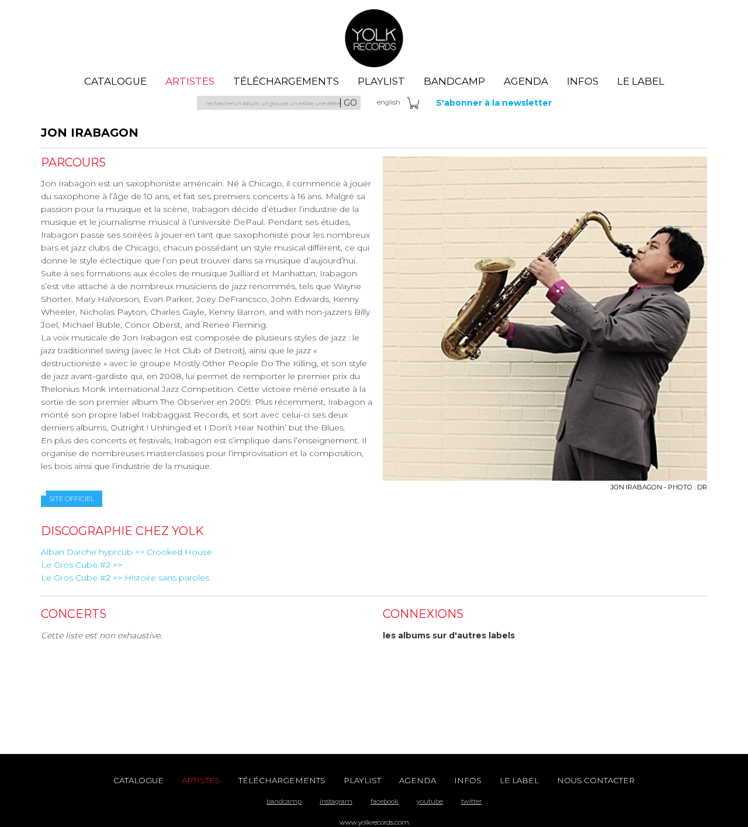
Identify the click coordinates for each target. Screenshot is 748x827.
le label (640, 81)
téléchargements (286, 81)
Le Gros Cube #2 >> (81, 565)
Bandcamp (454, 81)
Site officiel (71, 499)
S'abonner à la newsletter (494, 103)
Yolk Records (374, 38)
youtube (430, 801)
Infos (582, 81)
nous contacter (596, 780)
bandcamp (284, 801)
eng (388, 102)
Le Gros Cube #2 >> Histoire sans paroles (125, 577)
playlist (381, 81)
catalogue (115, 81)
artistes (189, 81)
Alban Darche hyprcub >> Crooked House (126, 552)
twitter (471, 801)
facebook (384, 801)
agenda (526, 81)
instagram (336, 801)
